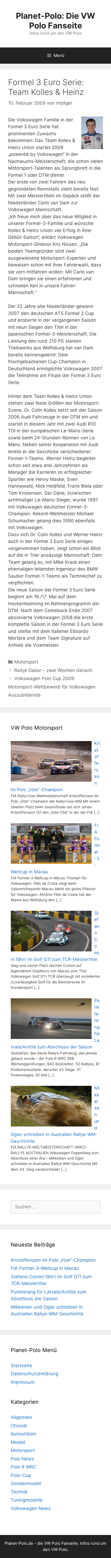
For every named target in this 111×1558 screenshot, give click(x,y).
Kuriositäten (23, 1434)
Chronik (19, 1425)
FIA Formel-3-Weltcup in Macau (45, 1268)
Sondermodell (26, 1483)
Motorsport (26, 662)
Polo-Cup (21, 1475)
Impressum (22, 1382)
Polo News (22, 1459)
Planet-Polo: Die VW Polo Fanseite (55, 20)
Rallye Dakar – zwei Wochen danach (53, 670)
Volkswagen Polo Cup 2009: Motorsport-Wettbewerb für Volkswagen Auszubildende (51, 687)
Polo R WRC (23, 1467)
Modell (18, 1442)
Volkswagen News (31, 1508)
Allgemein (21, 1417)
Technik (19, 1492)
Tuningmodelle (27, 1500)
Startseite (21, 1365)
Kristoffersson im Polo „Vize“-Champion (53, 1260)
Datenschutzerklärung (34, 1373)
